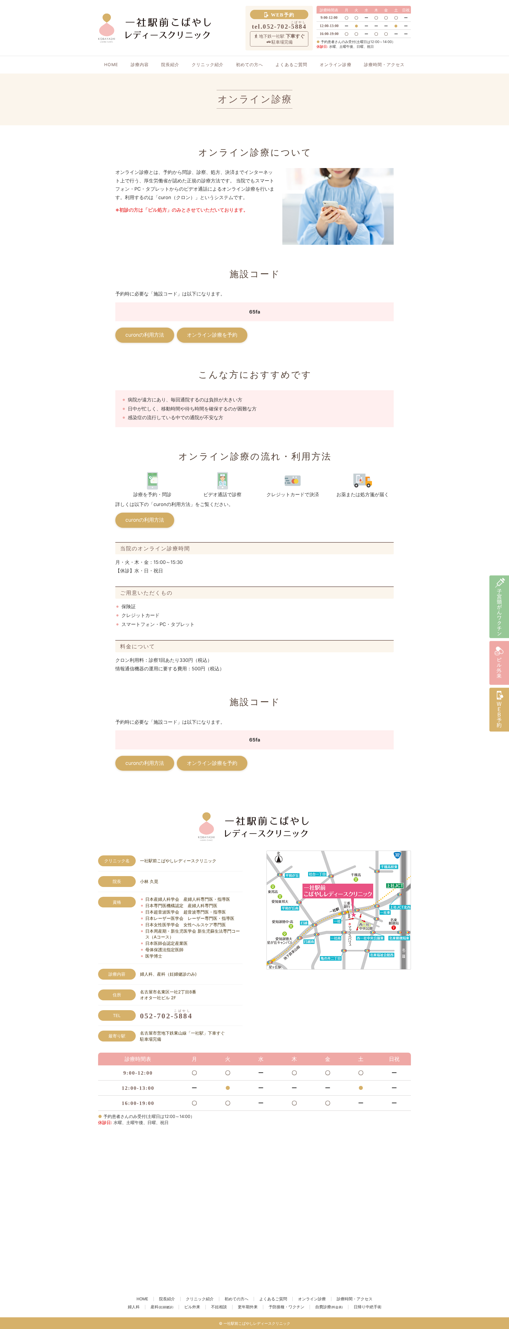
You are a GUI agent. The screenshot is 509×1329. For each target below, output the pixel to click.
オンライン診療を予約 (212, 335)
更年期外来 (248, 1307)
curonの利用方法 (144, 335)
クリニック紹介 (207, 64)
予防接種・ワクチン (286, 1307)
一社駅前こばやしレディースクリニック (256, 1323)
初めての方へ (249, 64)
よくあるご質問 (291, 64)
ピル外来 (192, 1307)
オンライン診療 (336, 64)
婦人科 (134, 1307)
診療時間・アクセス (384, 64)
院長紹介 (170, 64)
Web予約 (283, 15)
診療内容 (140, 64)
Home (111, 64)
